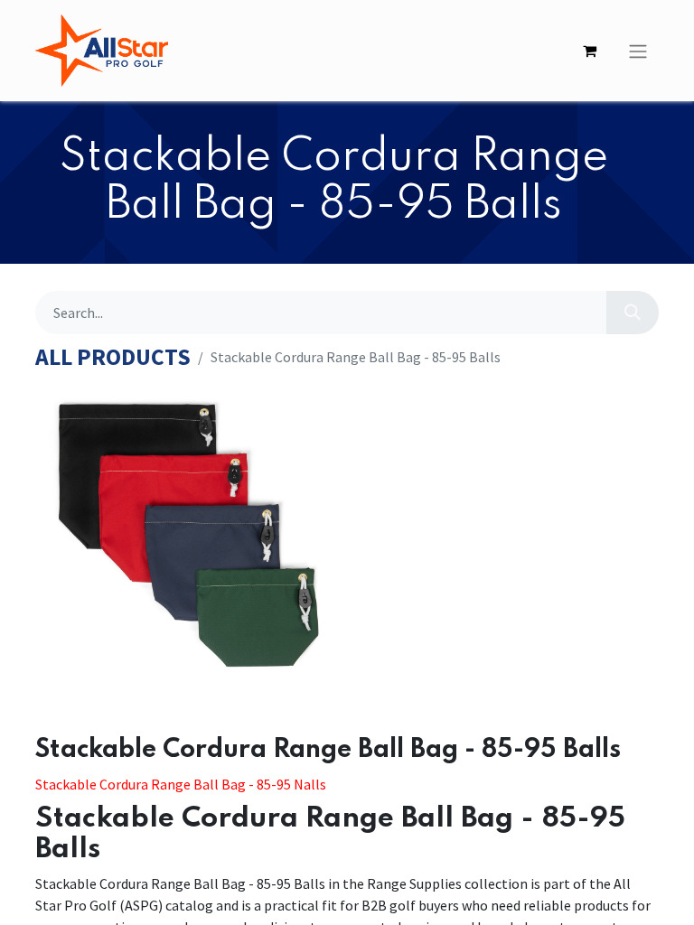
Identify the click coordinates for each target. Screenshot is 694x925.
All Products (113, 357)
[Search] (632, 312)
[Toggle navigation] (638, 50)
